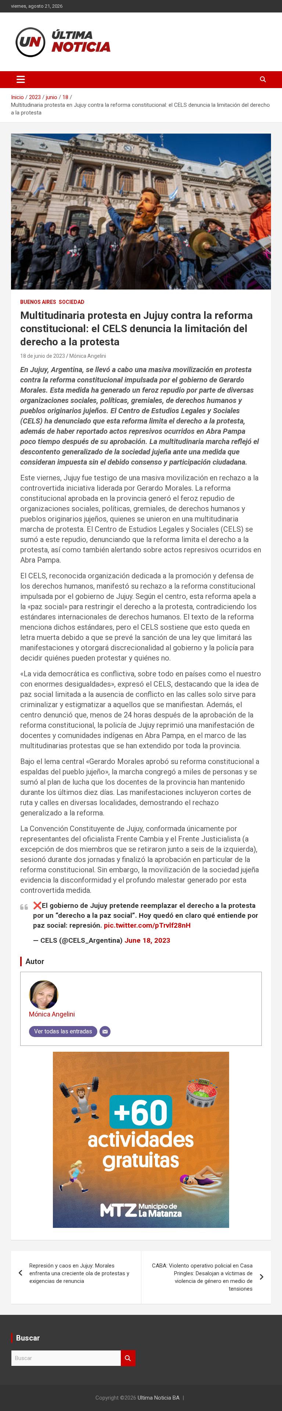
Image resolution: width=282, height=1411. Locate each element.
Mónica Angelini (87, 356)
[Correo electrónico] (105, 1031)
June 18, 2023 (147, 940)
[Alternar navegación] (20, 79)
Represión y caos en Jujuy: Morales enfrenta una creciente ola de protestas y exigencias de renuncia (79, 1273)
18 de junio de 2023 (42, 356)
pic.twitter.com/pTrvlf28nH (147, 925)
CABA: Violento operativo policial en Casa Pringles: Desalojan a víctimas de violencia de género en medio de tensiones (202, 1277)
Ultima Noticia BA (159, 1397)
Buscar (128, 1358)
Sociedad (71, 302)
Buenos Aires (38, 302)
